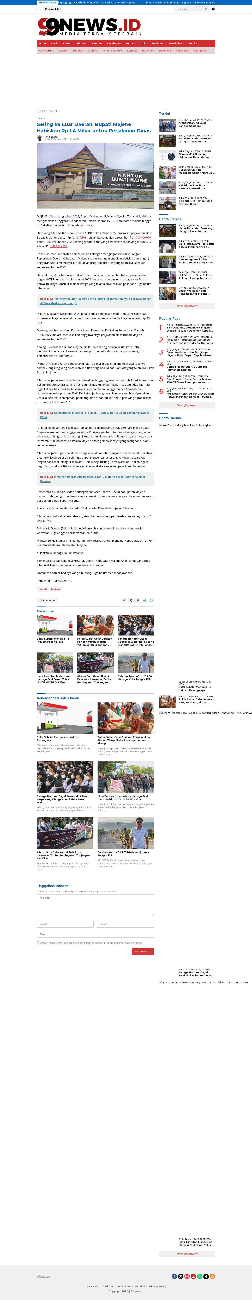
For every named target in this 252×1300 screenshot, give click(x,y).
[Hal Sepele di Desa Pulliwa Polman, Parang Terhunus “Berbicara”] (167, 277)
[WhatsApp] (199, 1277)
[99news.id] (92, 26)
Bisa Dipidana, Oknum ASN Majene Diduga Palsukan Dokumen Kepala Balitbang (189, 329)
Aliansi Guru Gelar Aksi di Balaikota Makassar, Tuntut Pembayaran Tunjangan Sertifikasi (94, 679)
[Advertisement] (140, 80)
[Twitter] (180, 1277)
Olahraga (200, 50)
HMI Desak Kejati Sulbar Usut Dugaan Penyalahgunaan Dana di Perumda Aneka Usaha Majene (190, 395)
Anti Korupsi (47, 50)
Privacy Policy (157, 1286)
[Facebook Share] (124, 600)
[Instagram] (187, 1277)
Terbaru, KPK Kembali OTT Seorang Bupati (195, 202)
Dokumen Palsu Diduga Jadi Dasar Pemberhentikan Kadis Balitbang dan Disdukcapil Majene (191, 341)
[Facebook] (174, 1277)
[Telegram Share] (144, 600)
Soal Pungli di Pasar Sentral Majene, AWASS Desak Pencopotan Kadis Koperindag (189, 381)
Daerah (67, 43)
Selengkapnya (186, 305)
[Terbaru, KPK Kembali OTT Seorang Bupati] (167, 203)
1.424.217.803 (58, 246)
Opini (143, 43)
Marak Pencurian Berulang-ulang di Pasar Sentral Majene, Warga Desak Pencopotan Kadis (158, 2)
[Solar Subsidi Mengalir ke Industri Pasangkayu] (55, 625)
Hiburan (82, 43)
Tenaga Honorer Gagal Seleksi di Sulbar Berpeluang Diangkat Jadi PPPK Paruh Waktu (136, 642)
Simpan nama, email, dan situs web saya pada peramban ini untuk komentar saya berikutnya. (91, 942)
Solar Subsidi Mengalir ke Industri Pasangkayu (53, 640)
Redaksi (140, 1286)
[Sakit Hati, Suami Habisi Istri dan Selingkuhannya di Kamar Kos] (167, 246)
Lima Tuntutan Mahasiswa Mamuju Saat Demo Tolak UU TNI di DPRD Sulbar (53, 679)
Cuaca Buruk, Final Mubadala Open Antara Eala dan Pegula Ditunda (196, 171)
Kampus (97, 43)
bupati (43, 589)
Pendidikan (176, 43)
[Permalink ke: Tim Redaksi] (39, 138)
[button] (206, 9)
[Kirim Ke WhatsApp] (151, 600)
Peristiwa (165, 50)
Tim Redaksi (51, 136)
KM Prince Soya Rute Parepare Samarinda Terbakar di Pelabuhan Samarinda (193, 187)
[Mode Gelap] (213, 9)
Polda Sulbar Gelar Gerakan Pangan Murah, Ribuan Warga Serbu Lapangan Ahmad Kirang (94, 642)
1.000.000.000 (142, 237)
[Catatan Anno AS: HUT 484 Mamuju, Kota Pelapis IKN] (136, 662)
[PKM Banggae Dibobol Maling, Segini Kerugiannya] (167, 262)
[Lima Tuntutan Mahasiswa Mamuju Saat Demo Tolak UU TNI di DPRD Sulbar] (55, 662)
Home (42, 43)
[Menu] (39, 9)
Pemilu (192, 43)
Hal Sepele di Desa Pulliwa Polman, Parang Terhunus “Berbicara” (195, 277)
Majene (56, 589)
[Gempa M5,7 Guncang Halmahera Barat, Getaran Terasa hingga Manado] (167, 156)
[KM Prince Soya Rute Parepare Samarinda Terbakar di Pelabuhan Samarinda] (167, 187)
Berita (129, 43)
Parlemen (158, 43)
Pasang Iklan (53, 9)
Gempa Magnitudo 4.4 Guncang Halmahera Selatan (187, 368)
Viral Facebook (112, 50)
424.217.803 (78, 237)
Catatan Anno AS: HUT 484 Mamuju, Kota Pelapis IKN (135, 678)
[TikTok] (206, 1276)
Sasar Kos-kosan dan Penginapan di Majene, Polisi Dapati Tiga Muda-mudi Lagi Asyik (194, 292)
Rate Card (93, 1286)
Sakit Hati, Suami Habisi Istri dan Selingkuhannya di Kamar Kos (196, 245)
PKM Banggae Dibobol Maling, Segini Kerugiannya (196, 261)
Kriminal (93, 50)
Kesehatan (114, 43)
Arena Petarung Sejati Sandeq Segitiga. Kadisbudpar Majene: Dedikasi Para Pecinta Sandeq (193, 124)
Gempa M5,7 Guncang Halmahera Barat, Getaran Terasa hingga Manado (195, 156)
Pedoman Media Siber (117, 1286)
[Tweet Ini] (130, 600)
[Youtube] (193, 1277)
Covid (54, 43)
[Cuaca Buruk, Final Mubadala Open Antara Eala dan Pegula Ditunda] (167, 172)
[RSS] (212, 1277)
